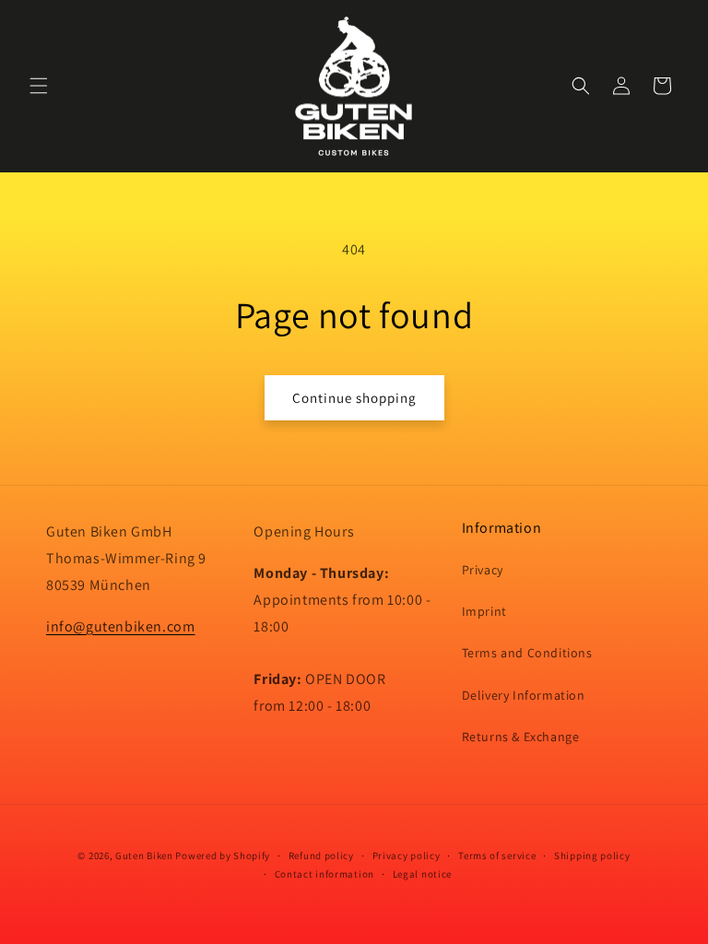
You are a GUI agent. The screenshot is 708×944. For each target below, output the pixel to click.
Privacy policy (406, 855)
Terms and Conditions (527, 652)
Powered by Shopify (222, 855)
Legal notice (422, 873)
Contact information (324, 873)
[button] (38, 85)
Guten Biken (144, 855)
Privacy (482, 569)
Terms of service (497, 855)
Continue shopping (354, 398)
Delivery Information (523, 695)
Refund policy (321, 855)
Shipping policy (592, 855)
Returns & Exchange (521, 736)
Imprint (484, 611)
